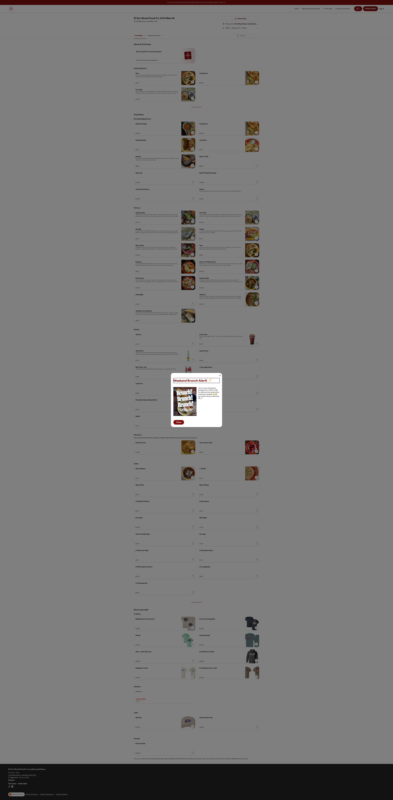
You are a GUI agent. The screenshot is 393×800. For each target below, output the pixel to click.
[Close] (220, 375)
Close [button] (178, 422)
